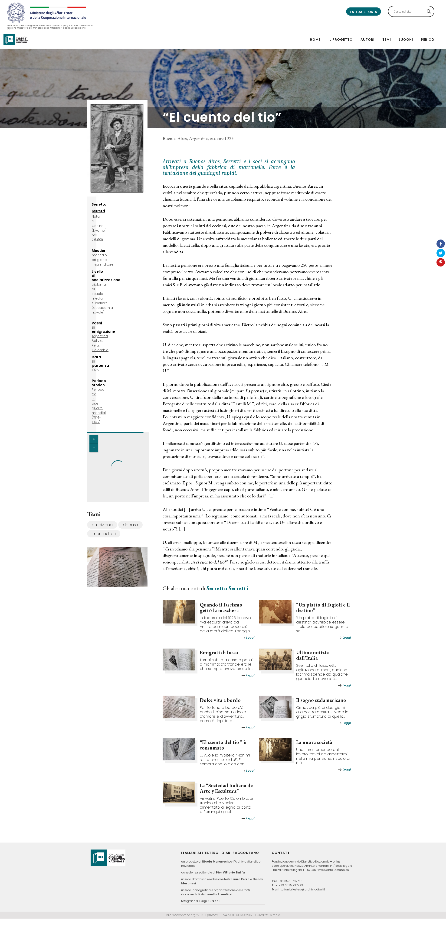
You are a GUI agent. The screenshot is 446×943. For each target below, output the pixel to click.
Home (315, 39)
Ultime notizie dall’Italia (312, 655)
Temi (386, 39)
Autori (367, 39)
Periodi (428, 39)
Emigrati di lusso (219, 652)
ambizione (102, 525)
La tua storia (363, 12)
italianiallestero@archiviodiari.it (302, 889)
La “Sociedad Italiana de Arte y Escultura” (226, 788)
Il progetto (340, 39)
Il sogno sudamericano (321, 700)
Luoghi (406, 39)
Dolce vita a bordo (220, 700)
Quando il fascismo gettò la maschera (221, 607)
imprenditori (104, 533)
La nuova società (314, 742)
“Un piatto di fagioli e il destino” (323, 607)
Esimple (274, 915)
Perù (95, 345)
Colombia (100, 350)
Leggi (250, 637)
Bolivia (97, 340)
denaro (130, 525)
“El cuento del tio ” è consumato (223, 745)
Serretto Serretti (227, 588)
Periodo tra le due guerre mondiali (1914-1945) (99, 405)
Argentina (100, 336)
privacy (212, 915)
